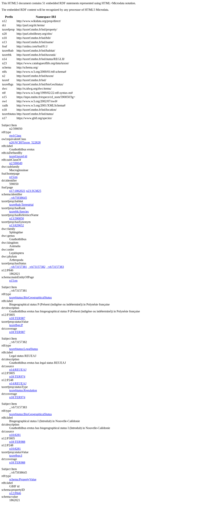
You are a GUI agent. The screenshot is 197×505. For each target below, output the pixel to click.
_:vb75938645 (18, 197)
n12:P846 (15, 493)
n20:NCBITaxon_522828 (25, 142)
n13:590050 (16, 218)
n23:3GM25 (33, 190)
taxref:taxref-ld (18, 156)
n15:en (13, 177)
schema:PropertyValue (22, 479)
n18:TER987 (17, 318)
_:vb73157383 (55, 266)
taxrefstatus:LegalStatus (23, 349)
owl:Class (15, 135)
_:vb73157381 (18, 266)
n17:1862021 (17, 190)
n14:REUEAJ (17, 369)
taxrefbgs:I (15, 455)
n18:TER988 (17, 441)
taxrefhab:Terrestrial (21, 204)
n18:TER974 (17, 376)
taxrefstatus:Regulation (23, 390)
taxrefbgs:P (16, 325)
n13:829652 (16, 225)
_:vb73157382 (36, 266)
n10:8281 (15, 435)
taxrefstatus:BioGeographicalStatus (30, 297)
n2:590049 (15, 163)
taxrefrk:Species (19, 211)
